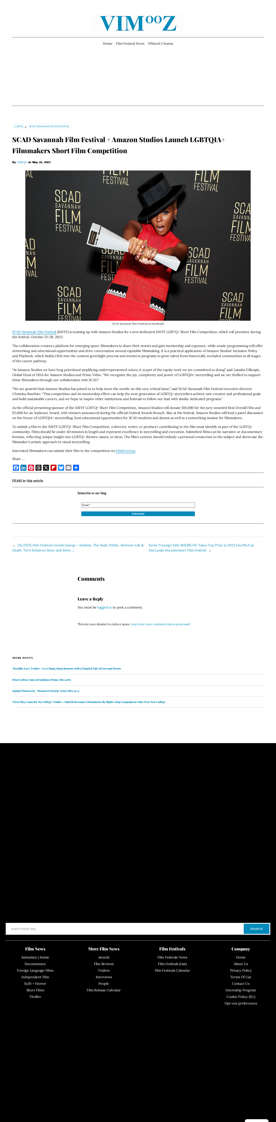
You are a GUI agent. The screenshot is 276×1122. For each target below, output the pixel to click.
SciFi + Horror (35, 983)
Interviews (104, 977)
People (103, 983)
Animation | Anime (35, 957)
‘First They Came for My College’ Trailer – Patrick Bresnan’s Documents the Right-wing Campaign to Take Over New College (88, 702)
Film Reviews (104, 964)
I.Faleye (22, 162)
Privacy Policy (241, 970)
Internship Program (240, 990)
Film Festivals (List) (172, 964)
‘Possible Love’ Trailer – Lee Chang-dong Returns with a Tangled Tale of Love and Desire (66, 668)
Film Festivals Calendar (172, 970)
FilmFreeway (125, 451)
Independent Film (35, 977)
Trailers (104, 970)
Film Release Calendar (104, 990)
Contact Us (241, 983)
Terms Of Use (240, 977)
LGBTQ (18, 126)
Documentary (35, 964)
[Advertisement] (138, 76)
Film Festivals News (172, 957)
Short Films (35, 990)
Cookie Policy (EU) (240, 997)
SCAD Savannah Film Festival (49, 126)
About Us (241, 964)
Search (256, 928)
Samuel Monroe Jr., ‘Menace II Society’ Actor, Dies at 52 (45, 691)
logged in (104, 607)
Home (107, 43)
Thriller (35, 997)
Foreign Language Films (35, 970)
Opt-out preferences (241, 1003)
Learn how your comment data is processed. (161, 624)
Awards (103, 957)
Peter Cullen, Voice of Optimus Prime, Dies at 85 (41, 680)
